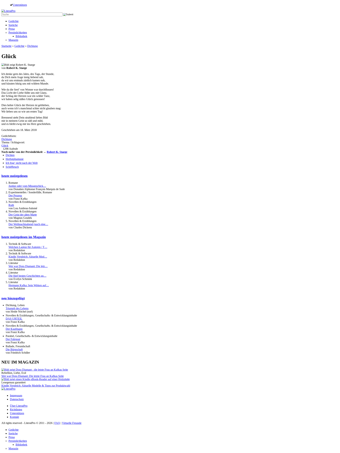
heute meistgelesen (14, 176)
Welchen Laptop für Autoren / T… (27, 247)
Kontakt (14, 416)
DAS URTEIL (14, 318)
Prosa (11, 28)
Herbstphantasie (15, 159)
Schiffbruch (12, 166)
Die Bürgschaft (14, 349)
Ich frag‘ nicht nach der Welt (22, 162)
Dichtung (32, 45)
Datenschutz (17, 399)
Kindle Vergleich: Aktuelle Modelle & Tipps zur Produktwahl (35, 385)
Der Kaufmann (14, 328)
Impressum (16, 395)
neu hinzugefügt (13, 298)
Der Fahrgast (13, 339)
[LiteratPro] (8, 10)
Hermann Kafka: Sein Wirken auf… (28, 285)
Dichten (10, 155)
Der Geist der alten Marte (22, 214)
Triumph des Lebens (17, 308)
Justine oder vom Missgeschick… (27, 185)
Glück (4, 145)
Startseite (6, 45)
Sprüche (13, 25)
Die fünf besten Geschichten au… (27, 275)
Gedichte (13, 21)
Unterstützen (20, 4)
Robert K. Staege (57, 151)
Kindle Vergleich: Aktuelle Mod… (27, 256)
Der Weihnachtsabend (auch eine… (28, 224)
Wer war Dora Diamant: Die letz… (28, 266)
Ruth (11, 205)
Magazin (13, 39)
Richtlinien (16, 409)
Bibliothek (21, 36)
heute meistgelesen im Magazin (23, 237)
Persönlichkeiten (17, 32)
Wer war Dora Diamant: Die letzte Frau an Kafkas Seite (32, 376)
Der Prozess (15, 195)
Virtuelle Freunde (71, 422)
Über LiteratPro (18, 405)
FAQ (57, 422)
